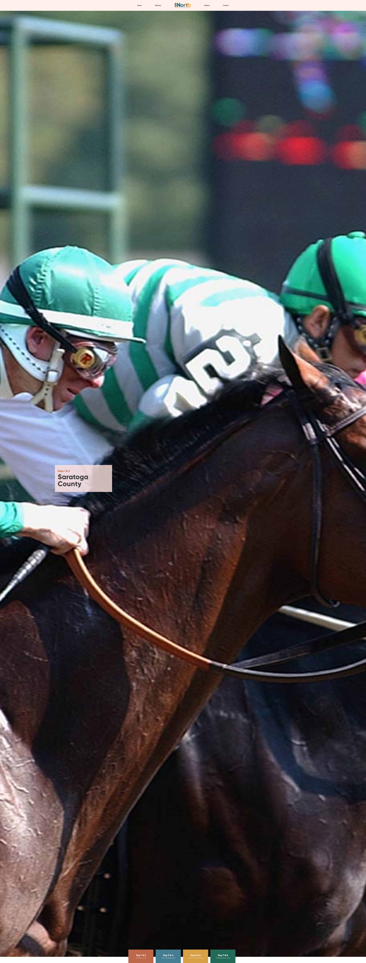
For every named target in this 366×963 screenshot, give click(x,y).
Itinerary (158, 5)
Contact (226, 5)
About (139, 5)
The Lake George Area (168, 956)
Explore (206, 5)
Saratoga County (141, 956)
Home (182, 5)
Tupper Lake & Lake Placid (195, 956)
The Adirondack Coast (223, 956)
